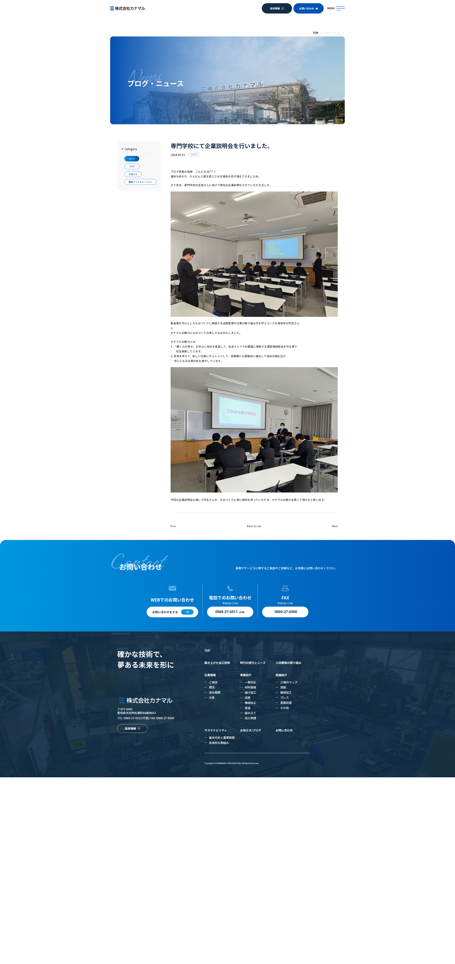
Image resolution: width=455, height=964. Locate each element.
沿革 (212, 697)
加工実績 (250, 718)
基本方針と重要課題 (222, 737)
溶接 (247, 697)
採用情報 (275, 8)
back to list (254, 526)
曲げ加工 (250, 692)
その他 (284, 708)
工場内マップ (288, 682)
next (335, 526)
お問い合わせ (306, 8)
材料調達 (250, 687)
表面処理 (286, 703)
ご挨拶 (213, 682)
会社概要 (214, 692)
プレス (284, 697)
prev (173, 526)
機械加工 (250, 703)
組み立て (250, 713)
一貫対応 (250, 682)
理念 (212, 687)
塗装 (247, 708)
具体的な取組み (219, 743)
